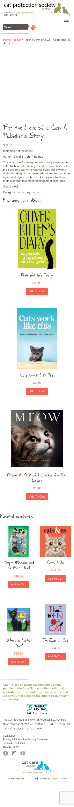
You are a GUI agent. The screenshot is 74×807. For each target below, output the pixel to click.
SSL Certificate (37, 713)
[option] (37, 82)
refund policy (11, 746)
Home (7, 39)
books (17, 39)
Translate (62, 779)
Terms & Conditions (14, 743)
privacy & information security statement (25, 739)
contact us (9, 735)
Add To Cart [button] (37, 291)
